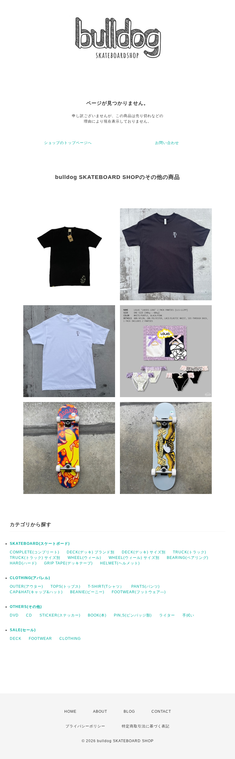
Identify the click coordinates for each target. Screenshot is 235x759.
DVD (14, 615)
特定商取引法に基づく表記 (146, 726)
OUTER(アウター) (26, 586)
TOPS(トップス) (65, 586)
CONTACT (161, 711)
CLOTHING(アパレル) (30, 578)
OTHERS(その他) (26, 607)
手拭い (188, 615)
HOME (70, 711)
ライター (167, 615)
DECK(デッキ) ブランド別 (90, 552)
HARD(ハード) (23, 563)
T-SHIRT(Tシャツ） (106, 586)
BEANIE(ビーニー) (87, 592)
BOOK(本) (97, 615)
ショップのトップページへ (68, 143)
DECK (15, 638)
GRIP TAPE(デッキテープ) (68, 563)
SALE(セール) (23, 630)
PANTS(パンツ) (145, 586)
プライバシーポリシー (85, 726)
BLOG (129, 711)
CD (29, 615)
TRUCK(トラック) (189, 552)
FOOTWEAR (40, 638)
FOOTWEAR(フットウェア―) (139, 592)
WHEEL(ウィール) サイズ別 (134, 558)
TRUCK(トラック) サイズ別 (35, 558)
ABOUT (100, 711)
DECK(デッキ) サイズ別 (144, 552)
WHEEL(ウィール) (84, 558)
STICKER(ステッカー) (59, 615)
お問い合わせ (167, 143)
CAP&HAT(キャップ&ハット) (36, 592)
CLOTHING (70, 638)
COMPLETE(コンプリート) (34, 552)
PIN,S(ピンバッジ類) (133, 615)
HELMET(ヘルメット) (120, 563)
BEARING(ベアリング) (187, 558)
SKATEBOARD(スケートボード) (40, 543)
